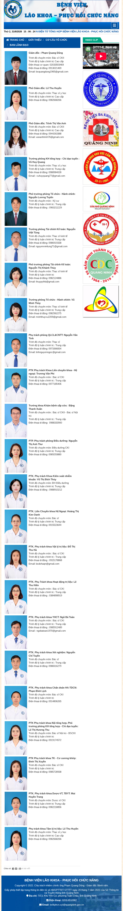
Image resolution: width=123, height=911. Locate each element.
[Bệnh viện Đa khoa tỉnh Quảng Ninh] (101, 129)
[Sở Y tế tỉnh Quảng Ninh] (101, 90)
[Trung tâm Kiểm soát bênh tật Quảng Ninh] (101, 266)
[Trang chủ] (61, 10)
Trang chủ (16, 39)
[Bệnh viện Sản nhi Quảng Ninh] (101, 199)
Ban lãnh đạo (19, 45)
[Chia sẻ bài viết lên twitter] (16, 868)
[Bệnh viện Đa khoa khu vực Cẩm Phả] (101, 167)
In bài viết (25, 868)
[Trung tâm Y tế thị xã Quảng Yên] (101, 229)
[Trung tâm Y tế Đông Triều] (101, 302)
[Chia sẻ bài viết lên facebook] (13, 868)
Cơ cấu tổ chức (56, 39)
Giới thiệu (34, 39)
